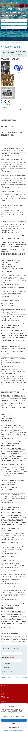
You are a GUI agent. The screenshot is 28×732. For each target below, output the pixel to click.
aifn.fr (14, 2)
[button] (26, 706)
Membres (12, 42)
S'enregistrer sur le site (7, 671)
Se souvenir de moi (7, 663)
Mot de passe (8, 657)
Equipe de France (5, 693)
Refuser (14, 723)
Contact (3, 696)
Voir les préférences (14, 727)
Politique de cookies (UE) (7, 699)
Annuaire (3, 692)
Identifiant (8, 651)
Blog (2, 690)
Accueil (7, 42)
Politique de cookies (8, 730)
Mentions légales (5, 697)
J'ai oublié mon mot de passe (9, 672)
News (2, 689)
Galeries (3, 694)
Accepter (14, 720)
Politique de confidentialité (18, 730)
